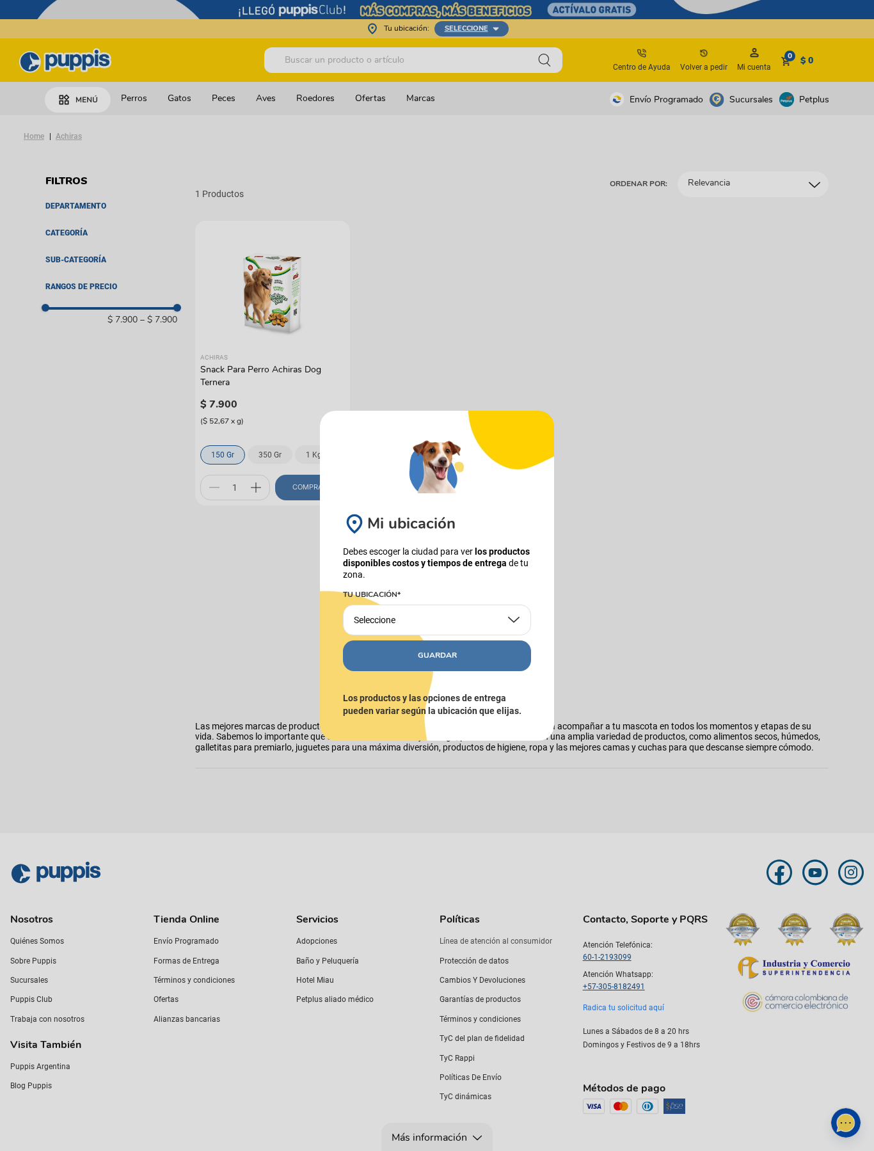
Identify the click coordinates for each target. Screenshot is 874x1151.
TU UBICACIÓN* (372, 595)
